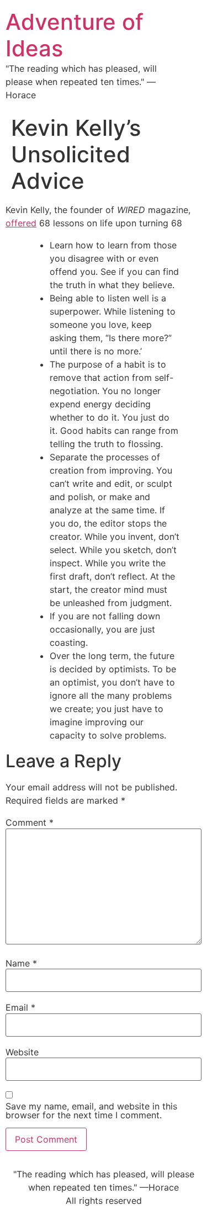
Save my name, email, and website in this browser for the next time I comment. (91, 1110)
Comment (30, 822)
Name (21, 963)
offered (21, 223)
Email (20, 1007)
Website (22, 1052)
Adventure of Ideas (75, 35)
